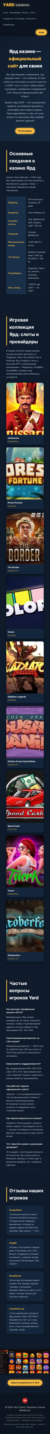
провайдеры (15, 12)
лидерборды (8, 25)
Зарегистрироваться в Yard (25, 1382)
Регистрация (25, 131)
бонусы (25, 12)
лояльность (31, 18)
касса (5, 12)
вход (41, 32)
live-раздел (20, 18)
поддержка (8, 18)
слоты (33, 12)
